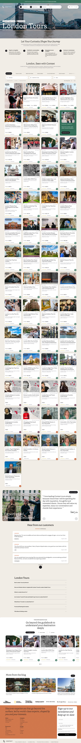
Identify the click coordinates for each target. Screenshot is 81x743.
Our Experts (22, 720)
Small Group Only (10, 80)
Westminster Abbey (29, 73)
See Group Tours (65, 132)
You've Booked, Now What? (10, 734)
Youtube (21, 733)
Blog (6, 727)
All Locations (8, 73)
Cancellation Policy (31, 741)
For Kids (16, 80)
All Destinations (5, 21)
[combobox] (17, 77)
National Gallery (40, 73)
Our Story (21, 719)
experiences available (20, 21)
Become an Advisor (8, 731)
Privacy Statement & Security (20, 741)
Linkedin (21, 731)
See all (73, 675)
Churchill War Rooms (51, 73)
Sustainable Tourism (24, 722)
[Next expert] (76, 518)
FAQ (6, 729)
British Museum (62, 73)
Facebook (21, 727)
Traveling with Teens (22, 80)
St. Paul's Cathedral (72, 73)
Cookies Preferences (54, 741)
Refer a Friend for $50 (9, 719)
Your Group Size (67, 80)
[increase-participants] (74, 80)
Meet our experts (73, 492)
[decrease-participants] (71, 80)
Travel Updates (8, 730)
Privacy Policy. (60, 729)
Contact (6, 733)
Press (21, 725)
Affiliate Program (8, 720)
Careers (21, 723)
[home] (7, 8)
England (10, 21)
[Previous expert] (44, 518)
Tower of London (19, 73)
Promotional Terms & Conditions (43, 741)
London (13, 21)
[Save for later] (38, 85)
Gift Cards (7, 722)
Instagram (22, 730)
